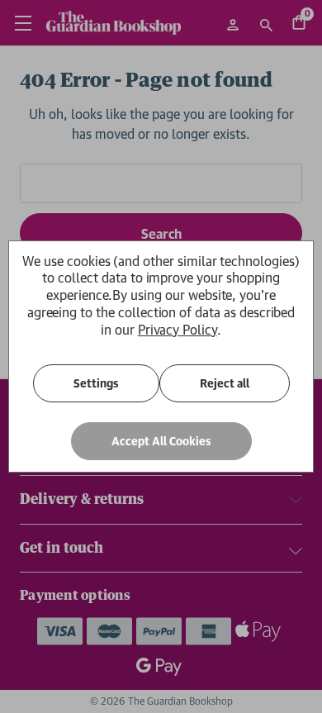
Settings (96, 383)
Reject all (224, 383)
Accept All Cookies (161, 441)
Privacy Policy (177, 329)
